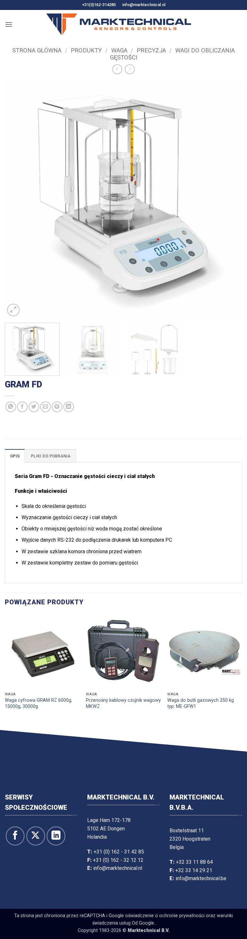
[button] (9, 24)
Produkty (86, 50)
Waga (119, 50)
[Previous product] (130, 69)
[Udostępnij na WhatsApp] (10, 407)
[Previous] (17, 199)
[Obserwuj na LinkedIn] (56, 835)
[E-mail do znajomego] (45, 407)
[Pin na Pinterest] (57, 407)
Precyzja (151, 50)
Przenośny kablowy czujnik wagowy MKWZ (123, 703)
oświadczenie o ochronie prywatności (165, 915)
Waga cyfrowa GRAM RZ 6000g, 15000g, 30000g (38, 703)
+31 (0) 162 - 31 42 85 (119, 852)
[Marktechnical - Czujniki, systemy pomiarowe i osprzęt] (118, 24)
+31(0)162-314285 (99, 4)
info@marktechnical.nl (143, 4)
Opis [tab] (15, 456)
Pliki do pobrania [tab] (50, 456)
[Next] (229, 199)
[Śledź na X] (35, 835)
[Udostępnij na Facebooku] (22, 407)
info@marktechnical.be (201, 878)
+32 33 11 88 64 (194, 862)
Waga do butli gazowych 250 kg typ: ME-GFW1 (200, 703)
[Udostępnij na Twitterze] (34, 407)
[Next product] (117, 69)
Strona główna (36, 50)
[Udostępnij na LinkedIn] (68, 407)
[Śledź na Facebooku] (15, 835)
